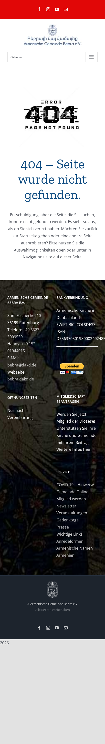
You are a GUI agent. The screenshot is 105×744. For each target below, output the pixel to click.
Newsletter (66, 506)
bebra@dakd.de (21, 365)
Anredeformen (70, 541)
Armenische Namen (74, 548)
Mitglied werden (71, 499)
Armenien (65, 555)
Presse (62, 527)
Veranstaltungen (71, 513)
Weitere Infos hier (73, 449)
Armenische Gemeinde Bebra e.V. (54, 604)
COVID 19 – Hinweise (75, 484)
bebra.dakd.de (20, 379)
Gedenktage (67, 520)
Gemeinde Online (72, 491)
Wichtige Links (69, 534)
